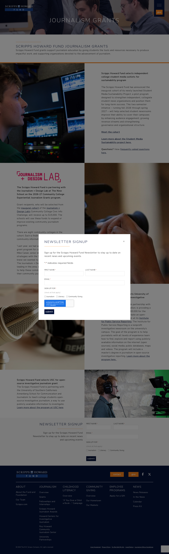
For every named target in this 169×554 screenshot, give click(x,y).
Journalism (50, 296)
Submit (49, 311)
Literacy (61, 296)
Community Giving (75, 296)
